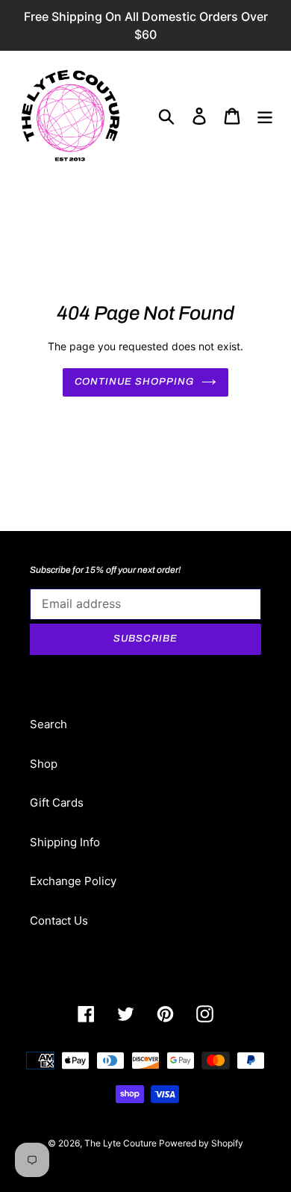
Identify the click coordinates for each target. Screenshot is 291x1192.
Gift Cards (57, 802)
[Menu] (264, 116)
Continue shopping (135, 381)
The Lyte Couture (121, 1143)
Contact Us (59, 920)
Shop (43, 764)
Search (48, 724)
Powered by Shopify (201, 1143)
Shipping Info (65, 842)
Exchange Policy (73, 881)
